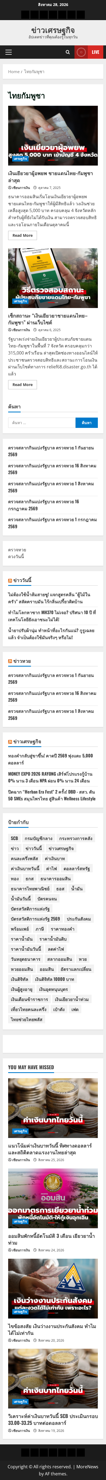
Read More (25, 236)
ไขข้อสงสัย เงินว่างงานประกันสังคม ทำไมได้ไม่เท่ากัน (52, 1329)
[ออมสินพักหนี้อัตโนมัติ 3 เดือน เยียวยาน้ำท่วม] (53, 1198)
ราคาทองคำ (62, 928)
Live (95, 52)
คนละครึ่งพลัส (24, 858)
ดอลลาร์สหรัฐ (77, 868)
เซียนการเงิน (21, 187)
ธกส (30, 878)
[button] (8, 52)
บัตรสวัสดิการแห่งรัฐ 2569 (35, 918)
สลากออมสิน (59, 959)
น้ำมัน (77, 888)
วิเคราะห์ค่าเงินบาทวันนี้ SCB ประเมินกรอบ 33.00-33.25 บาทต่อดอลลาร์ (53, 1419)
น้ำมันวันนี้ (21, 898)
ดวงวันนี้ (16, 556)
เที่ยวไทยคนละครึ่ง (28, 1009)
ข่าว (15, 848)
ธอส (60, 888)
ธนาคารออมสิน (55, 878)
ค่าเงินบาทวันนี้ (25, 868)
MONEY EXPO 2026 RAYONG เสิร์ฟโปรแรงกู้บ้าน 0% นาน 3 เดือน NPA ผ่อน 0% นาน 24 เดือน (50, 777)
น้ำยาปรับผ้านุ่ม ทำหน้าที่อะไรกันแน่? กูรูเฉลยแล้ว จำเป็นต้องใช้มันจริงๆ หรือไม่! (51, 633)
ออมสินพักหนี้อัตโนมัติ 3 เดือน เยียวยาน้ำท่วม (51, 1239)
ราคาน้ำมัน (22, 938)
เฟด (75, 1009)
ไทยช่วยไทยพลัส (26, 1019)
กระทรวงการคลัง (75, 838)
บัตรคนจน (47, 898)
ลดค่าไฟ (56, 949)
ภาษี (40, 928)
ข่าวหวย (22, 660)
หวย (83, 959)
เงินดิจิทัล (19, 979)
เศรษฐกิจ (20, 158)
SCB (14, 838)
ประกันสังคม (79, 918)
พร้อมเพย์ (20, 928)
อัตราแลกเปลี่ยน (76, 969)
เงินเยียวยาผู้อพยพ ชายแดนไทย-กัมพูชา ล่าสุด (53, 136)
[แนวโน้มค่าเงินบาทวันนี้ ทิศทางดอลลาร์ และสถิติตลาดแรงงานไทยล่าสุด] (53, 1108)
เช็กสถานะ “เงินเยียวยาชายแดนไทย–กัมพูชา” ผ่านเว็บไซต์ (53, 278)
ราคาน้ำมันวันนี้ (26, 949)
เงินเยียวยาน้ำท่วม (72, 999)
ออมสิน (47, 969)
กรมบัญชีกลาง (38, 838)
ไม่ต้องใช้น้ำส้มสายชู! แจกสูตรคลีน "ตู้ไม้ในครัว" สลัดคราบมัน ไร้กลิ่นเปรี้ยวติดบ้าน (49, 598)
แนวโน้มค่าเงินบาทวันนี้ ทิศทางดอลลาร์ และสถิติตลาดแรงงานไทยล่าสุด (50, 1149)
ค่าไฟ (51, 868)
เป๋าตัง (59, 1009)
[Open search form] (68, 52)
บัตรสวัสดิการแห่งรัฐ (30, 908)
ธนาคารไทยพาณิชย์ (30, 888)
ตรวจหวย (17, 550)
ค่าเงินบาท (55, 858)
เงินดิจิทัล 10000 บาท (54, 979)
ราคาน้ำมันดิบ (53, 938)
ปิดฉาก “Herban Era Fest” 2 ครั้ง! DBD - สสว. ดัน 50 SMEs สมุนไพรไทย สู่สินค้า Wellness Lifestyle (52, 795)
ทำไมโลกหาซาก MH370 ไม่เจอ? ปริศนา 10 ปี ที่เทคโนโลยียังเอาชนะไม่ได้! (52, 616)
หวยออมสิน (22, 969)
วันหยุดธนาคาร (25, 959)
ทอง (15, 878)
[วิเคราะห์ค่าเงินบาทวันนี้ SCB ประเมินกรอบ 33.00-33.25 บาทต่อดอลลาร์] (53, 1379)
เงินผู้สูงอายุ (21, 989)
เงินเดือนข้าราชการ (29, 999)
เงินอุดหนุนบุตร (53, 989)
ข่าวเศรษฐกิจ (53, 29)
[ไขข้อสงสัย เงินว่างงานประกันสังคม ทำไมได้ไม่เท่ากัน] (53, 1289)
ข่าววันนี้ (22, 579)
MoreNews (87, 1467)
